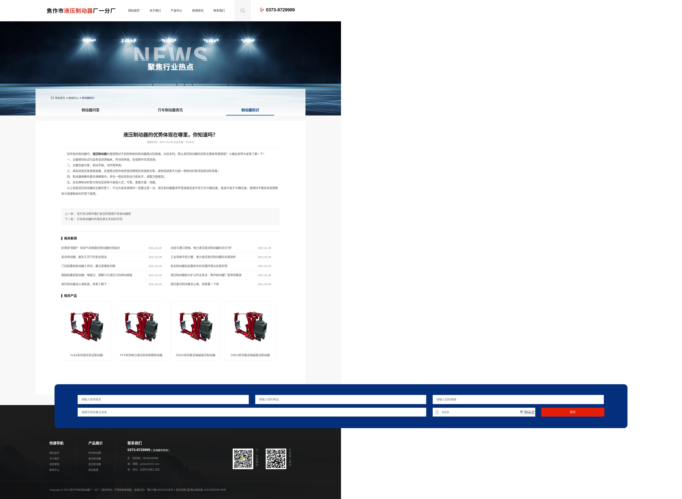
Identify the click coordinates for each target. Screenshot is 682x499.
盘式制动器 (94, 464)
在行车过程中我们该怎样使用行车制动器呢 (104, 213)
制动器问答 (90, 110)
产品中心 (176, 10)
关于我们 (155, 10)
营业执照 (181, 489)
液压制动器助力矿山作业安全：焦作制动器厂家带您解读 (206, 275)
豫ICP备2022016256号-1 (161, 489)
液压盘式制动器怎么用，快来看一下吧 (194, 284)
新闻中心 (74, 97)
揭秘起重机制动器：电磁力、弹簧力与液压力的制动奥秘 (96, 275)
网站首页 (134, 10)
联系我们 (219, 10)
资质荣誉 (54, 464)
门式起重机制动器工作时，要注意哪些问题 (88, 266)
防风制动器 (94, 452)
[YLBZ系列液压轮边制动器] (86, 326)
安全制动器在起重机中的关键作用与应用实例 (198, 266)
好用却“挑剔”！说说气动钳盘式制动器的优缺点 (90, 247)
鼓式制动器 (94, 458)
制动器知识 (88, 97)
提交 (573, 412)
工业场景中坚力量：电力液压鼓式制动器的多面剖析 (203, 256)
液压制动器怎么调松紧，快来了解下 (84, 284)
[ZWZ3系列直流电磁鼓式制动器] (250, 326)
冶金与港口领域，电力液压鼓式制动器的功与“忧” (201, 247)
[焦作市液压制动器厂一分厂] (81, 18)
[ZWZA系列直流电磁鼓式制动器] (195, 326)
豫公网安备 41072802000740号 (208, 489)
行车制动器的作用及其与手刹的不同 (99, 219)
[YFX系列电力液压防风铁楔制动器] (141, 326)
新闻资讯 (198, 10)
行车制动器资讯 (170, 110)
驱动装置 (93, 469)
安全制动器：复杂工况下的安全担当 (84, 256)
